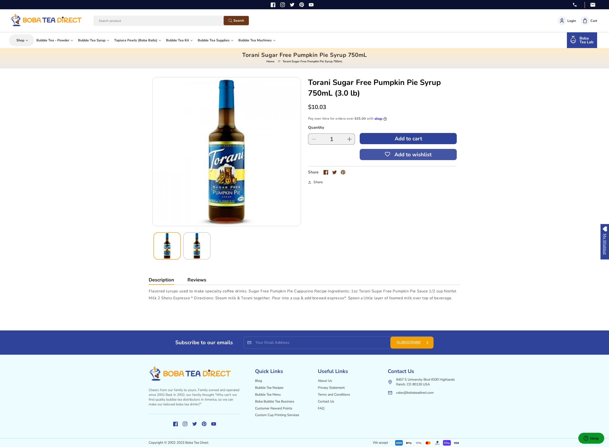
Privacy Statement (331, 387)
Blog (258, 380)
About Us (325, 380)
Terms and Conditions (334, 394)
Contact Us (326, 401)
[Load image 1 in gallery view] (167, 246)
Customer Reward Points (273, 408)
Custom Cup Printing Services (277, 415)
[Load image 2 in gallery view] (197, 246)
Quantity (316, 127)
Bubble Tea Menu (268, 394)
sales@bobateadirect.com (415, 392)
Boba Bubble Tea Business (274, 401)
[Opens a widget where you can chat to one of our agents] (591, 439)
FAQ (321, 408)
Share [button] (318, 182)
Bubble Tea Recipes (269, 387)
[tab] (161, 281)
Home (270, 61)
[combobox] (163, 20)
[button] (589, 20)
